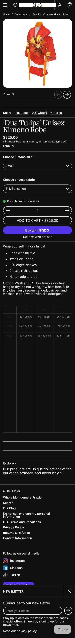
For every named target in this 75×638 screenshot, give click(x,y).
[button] (15, 5)
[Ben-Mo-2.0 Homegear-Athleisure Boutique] (37, 5)
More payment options (37, 237)
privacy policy (26, 631)
